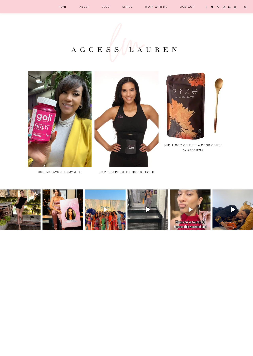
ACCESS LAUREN (126, 43)
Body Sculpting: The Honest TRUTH (126, 172)
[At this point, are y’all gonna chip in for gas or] (190, 209)
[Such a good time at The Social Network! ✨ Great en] (62, 209)
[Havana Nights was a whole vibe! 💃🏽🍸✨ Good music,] (105, 209)
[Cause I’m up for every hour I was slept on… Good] (20, 209)
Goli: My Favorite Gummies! (59, 172)
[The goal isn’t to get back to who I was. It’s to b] (147, 209)
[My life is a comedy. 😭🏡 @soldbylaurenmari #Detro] (232, 209)
